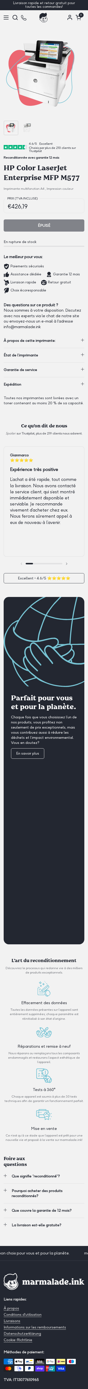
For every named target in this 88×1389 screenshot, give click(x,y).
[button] (15, 17)
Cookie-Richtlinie (18, 1340)
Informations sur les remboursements (35, 1327)
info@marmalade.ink (22, 327)
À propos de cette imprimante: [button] (29, 340)
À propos (11, 1308)
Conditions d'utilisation (23, 1314)
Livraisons (12, 1321)
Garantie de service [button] (20, 370)
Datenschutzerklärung (22, 1333)
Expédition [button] (12, 384)
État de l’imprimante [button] (21, 355)
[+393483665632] (24, 17)
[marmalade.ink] (43, 17)
